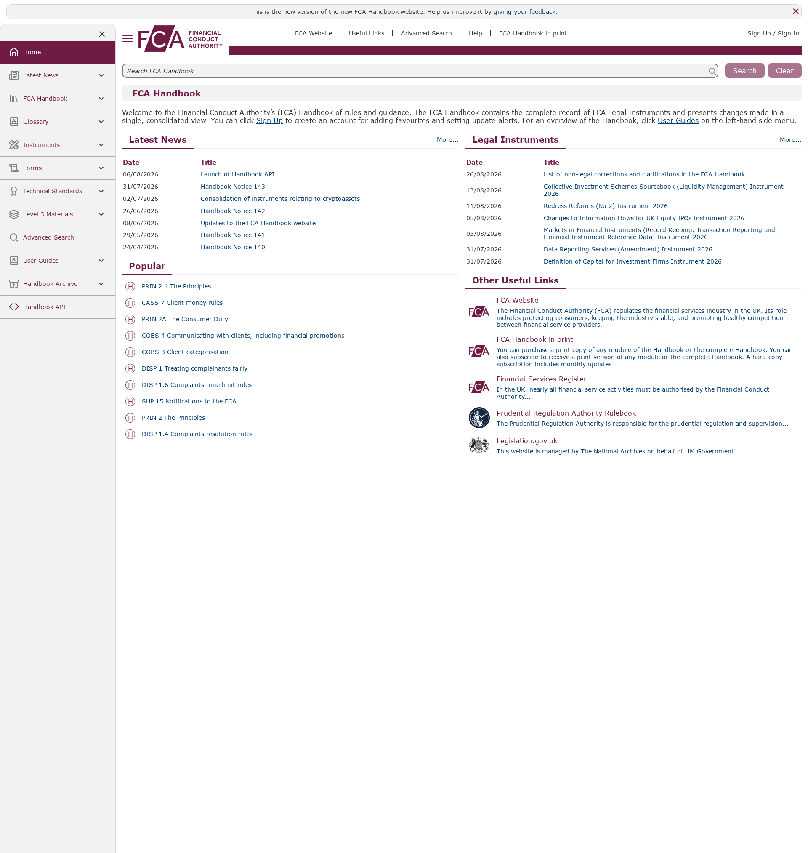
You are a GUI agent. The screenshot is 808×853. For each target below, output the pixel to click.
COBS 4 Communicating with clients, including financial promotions (243, 335)
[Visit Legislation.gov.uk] (479, 445)
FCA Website (518, 300)
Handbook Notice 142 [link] (233, 211)
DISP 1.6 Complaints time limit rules (197, 384)
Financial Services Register (542, 379)
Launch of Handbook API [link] (237, 174)
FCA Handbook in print (535, 339)
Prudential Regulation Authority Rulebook (566, 413)
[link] (180, 38)
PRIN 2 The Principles (173, 417)
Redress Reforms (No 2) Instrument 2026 (606, 206)
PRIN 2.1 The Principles (176, 286)
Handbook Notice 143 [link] (233, 186)
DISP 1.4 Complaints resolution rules (197, 434)
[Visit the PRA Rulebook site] (479, 417)
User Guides (678, 120)
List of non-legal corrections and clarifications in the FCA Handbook (644, 174)
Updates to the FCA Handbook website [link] (258, 223)
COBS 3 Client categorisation (185, 352)
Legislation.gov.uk (527, 441)
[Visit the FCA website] (479, 311)
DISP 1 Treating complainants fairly (194, 368)
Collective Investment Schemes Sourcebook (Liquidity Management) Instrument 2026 (664, 190)
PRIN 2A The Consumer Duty (185, 319)
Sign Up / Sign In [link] (773, 33)
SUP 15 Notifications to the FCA (189, 401)
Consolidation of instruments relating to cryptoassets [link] (280, 198)
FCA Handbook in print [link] (533, 33)
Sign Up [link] (269, 120)
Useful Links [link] (366, 33)
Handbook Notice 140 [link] (233, 247)
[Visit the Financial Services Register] (479, 387)
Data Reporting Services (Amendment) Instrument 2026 (628, 249)
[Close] (795, 11)
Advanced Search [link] (426, 33)
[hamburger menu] (127, 39)
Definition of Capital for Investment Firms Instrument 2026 (633, 261)
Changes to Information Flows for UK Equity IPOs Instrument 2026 (644, 218)
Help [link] (475, 33)
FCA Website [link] (313, 33)
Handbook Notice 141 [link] (233, 235)
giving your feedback (525, 11)
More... (448, 139)
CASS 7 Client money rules (182, 302)
